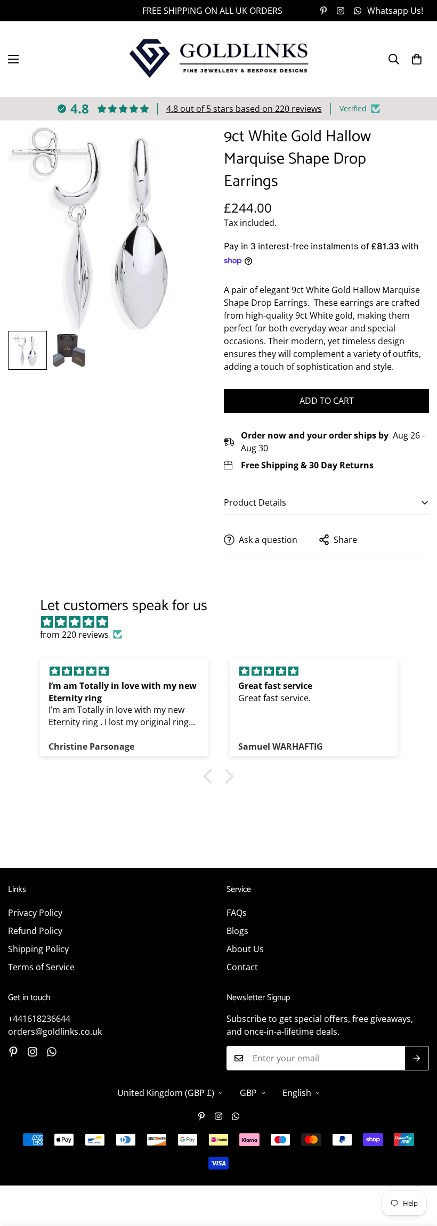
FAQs (236, 913)
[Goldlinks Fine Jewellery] (218, 59)
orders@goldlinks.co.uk (55, 1031)
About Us (245, 949)
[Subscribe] (417, 1058)
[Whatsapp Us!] (51, 1051)
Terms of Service (41, 967)
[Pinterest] (323, 10)
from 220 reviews (74, 634)
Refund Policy (35, 931)
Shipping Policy (38, 949)
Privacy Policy (35, 913)
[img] (224, 621)
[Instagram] (340, 10)
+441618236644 (39, 1019)
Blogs (237, 931)
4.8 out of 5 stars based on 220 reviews (244, 109)
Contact (242, 967)
